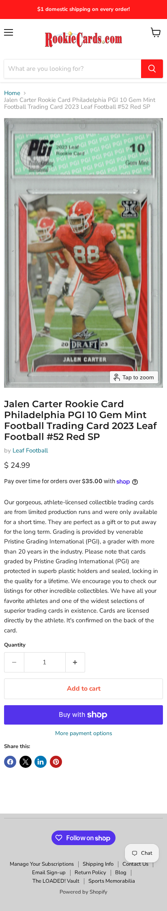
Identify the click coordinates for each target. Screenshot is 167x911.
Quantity (15, 645)
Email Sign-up (49, 872)
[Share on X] (25, 762)
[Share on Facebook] (10, 762)
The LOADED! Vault (55, 881)
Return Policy (90, 872)
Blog (120, 872)
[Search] (152, 68)
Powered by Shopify (83, 892)
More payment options (83, 733)
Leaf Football (30, 450)
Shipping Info (98, 864)
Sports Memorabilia (111, 881)
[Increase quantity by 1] (76, 662)
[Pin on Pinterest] (56, 762)
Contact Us (135, 864)
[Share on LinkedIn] (40, 762)
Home (12, 93)
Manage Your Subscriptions (42, 864)
